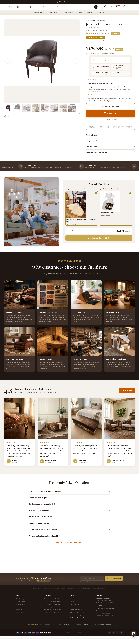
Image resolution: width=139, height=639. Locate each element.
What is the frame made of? (39, 523)
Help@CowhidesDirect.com (106, 608)
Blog (45, 617)
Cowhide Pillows (20, 601)
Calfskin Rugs (20, 612)
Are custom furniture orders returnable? (44, 536)
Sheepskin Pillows (21, 607)
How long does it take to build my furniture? (45, 491)
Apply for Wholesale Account (79, 617)
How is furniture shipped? (39, 510)
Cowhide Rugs (20, 599)
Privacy (92, 632)
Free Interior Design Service (52, 609)
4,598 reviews (105, 33)
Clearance (19, 617)
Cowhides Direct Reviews (51, 612)
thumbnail (8, 108)
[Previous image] (8, 61)
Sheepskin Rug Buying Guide (52, 604)
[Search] (96, 7)
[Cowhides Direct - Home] (19, 6)
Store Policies (74, 607)
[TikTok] (117, 632)
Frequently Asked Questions (52, 599)
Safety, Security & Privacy (77, 612)
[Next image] (75, 61)
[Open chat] (133, 633)
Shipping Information (76, 609)
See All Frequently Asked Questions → (69, 542)
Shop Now (88, 2)
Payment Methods (75, 604)
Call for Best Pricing (112, 106)
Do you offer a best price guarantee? (43, 529)
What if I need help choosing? (40, 517)
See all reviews (126, 390)
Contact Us (73, 601)
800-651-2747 (102, 605)
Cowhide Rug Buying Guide (52, 601)
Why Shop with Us (49, 615)
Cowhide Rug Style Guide (52, 607)
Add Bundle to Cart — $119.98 (99, 238)
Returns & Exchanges (76, 615)
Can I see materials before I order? (42, 504)
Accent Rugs (19, 609)
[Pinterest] (121, 632)
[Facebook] (109, 632)
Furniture (18, 615)
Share (8, 116)
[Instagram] (113, 632)
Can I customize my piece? (39, 498)
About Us (72, 599)
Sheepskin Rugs (20, 604)
